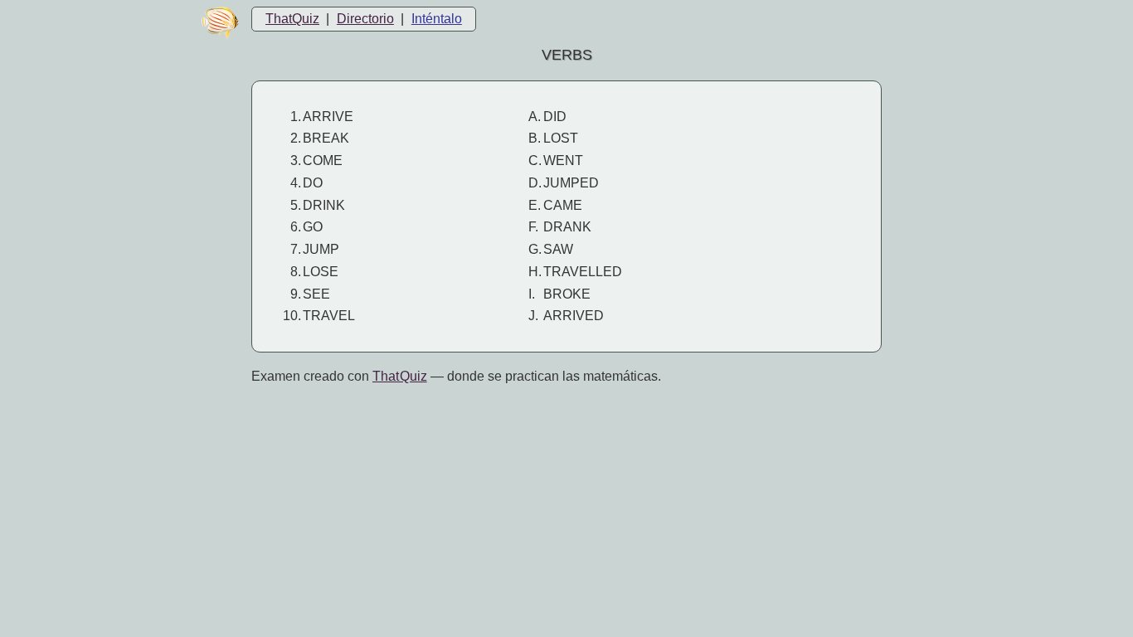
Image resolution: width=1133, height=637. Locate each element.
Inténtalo (436, 19)
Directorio (365, 19)
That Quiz (399, 376)
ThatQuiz (292, 19)
